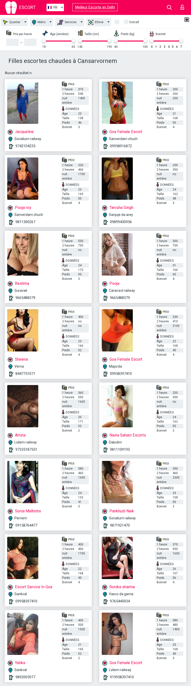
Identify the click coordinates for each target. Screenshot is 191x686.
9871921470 (120, 525)
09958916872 (121, 146)
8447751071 (25, 373)
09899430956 (121, 222)
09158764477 (26, 525)
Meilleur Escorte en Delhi (95, 7)
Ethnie (98, 22)
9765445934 (120, 601)
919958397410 (122, 677)
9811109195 (120, 449)
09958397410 (121, 373)
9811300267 (25, 222)
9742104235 (25, 146)
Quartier (14, 22)
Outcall (134, 22)
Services (70, 22)
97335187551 (26, 449)
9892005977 (25, 677)
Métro (41, 22)
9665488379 (25, 297)
